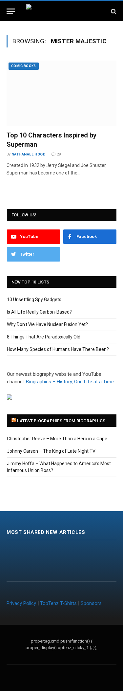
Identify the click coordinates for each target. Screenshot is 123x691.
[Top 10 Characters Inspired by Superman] (61, 93)
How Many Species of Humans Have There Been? (58, 349)
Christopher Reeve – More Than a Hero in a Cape (57, 438)
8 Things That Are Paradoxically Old (43, 336)
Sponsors (91, 603)
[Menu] (11, 11)
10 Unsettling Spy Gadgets (34, 299)
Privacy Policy (21, 603)
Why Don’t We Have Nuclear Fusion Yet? (47, 324)
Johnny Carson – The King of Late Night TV (51, 451)
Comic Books (23, 66)
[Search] (113, 11)
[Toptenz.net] (61, 11)
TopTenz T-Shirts (58, 603)
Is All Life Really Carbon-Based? (39, 312)
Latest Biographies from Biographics (61, 420)
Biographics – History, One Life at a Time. (70, 382)
